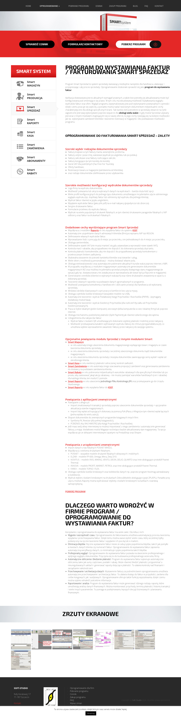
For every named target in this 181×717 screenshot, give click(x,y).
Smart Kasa (73, 363)
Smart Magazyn (76, 342)
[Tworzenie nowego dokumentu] (42, 639)
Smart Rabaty (75, 372)
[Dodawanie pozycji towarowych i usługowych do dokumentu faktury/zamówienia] (83, 639)
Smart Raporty (75, 381)
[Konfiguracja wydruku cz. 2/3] (145, 639)
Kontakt (17, 703)
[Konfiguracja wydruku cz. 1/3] (124, 639)
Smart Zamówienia (77, 366)
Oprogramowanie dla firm (80, 688)
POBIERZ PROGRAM (75, 491)
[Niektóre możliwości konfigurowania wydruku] (104, 639)
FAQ (146, 6)
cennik (99, 6)
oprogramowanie (49, 6)
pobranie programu (78, 6)
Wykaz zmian (74, 703)
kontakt (159, 6)
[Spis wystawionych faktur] (21, 639)
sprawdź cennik (37, 44)
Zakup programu (76, 697)
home (28, 6)
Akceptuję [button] (91, 713)
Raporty (95, 230)
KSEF (135, 230)
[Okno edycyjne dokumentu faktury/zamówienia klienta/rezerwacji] (62, 639)
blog (135, 6)
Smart (33, 83)
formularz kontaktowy (85, 44)
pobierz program (133, 44)
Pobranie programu (77, 691)
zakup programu (117, 6)
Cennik (71, 694)
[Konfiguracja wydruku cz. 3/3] (21, 660)
